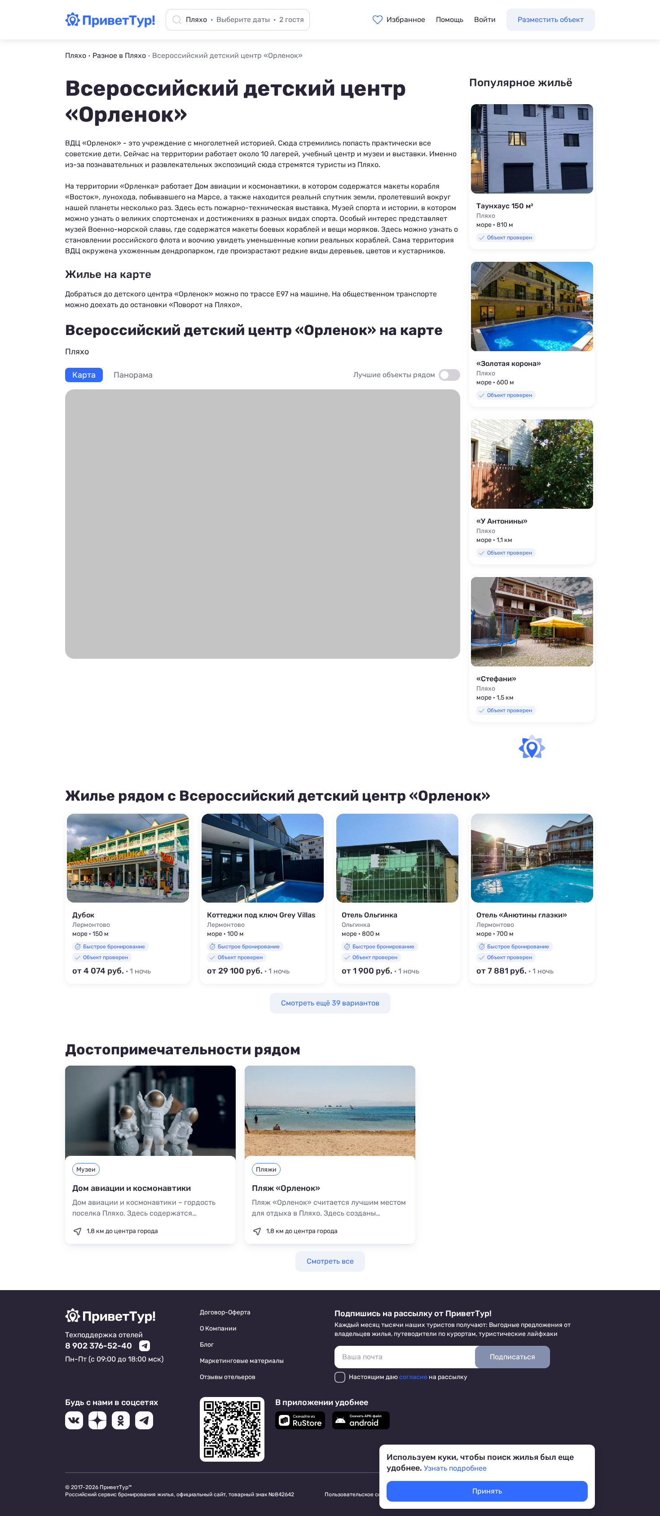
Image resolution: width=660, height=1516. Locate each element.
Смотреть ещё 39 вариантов (330, 1003)
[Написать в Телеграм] (144, 1345)
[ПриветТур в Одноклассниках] (121, 1420)
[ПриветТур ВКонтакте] (74, 1420)
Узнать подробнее (455, 1468)
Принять (487, 1491)
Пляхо (367, 164)
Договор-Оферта (225, 1312)
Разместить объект (551, 19)
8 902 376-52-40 (98, 1346)
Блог (207, 1345)
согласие (413, 1377)
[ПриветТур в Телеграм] (144, 1420)
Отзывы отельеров (227, 1377)
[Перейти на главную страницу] (110, 25)
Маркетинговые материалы (242, 1361)
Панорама (133, 375)
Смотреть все (330, 1261)
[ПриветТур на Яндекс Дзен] (97, 1420)
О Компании (218, 1328)
